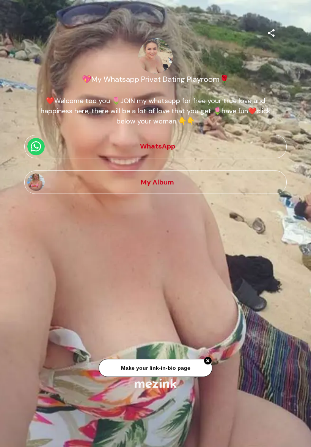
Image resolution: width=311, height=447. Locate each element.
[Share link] (271, 32)
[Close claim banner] (208, 362)
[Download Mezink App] (156, 383)
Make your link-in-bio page (155, 369)
